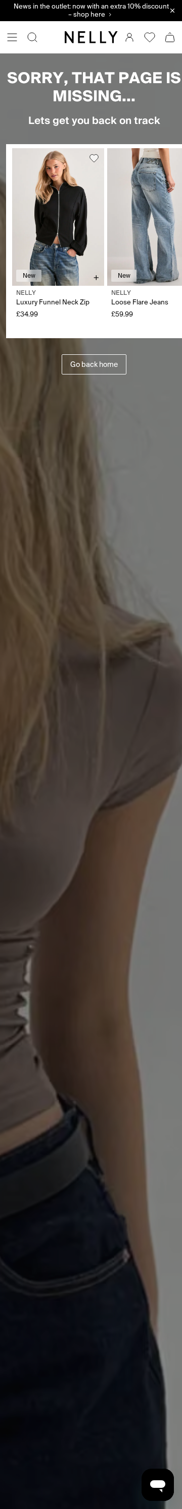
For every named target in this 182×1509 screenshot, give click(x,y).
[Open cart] (170, 37)
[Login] (129, 37)
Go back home (94, 364)
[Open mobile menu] (12, 37)
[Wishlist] (150, 37)
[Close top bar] (172, 11)
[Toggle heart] (94, 158)
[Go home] (91, 37)
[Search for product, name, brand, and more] (32, 37)
